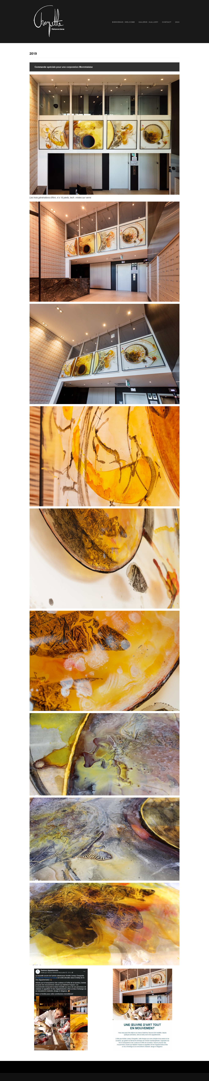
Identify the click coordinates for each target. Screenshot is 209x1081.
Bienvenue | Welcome (123, 22)
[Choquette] (49, 36)
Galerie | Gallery (148, 22)
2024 (177, 22)
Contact (166, 22)
